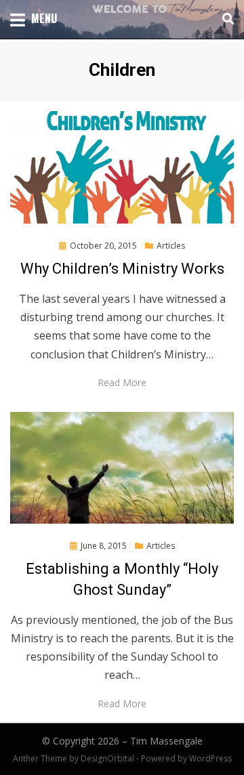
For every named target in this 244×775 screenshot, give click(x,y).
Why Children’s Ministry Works (122, 268)
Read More (122, 382)
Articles (171, 245)
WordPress (210, 758)
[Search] (225, 19)
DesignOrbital (107, 758)
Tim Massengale (166, 740)
